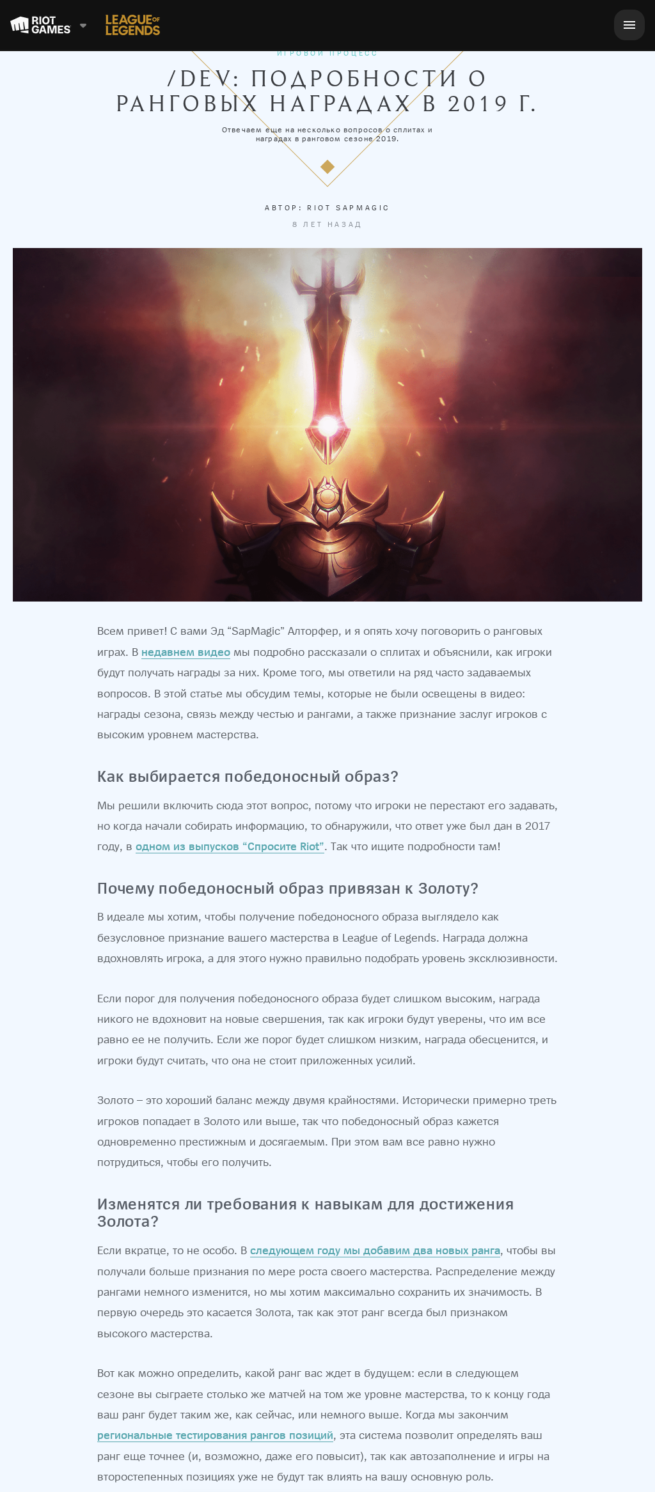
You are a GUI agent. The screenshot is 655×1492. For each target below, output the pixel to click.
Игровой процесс (328, 53)
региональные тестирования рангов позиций (215, 1434)
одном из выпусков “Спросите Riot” (230, 846)
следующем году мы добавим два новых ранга (375, 1250)
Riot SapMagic (348, 207)
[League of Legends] (133, 25)
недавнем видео (185, 651)
